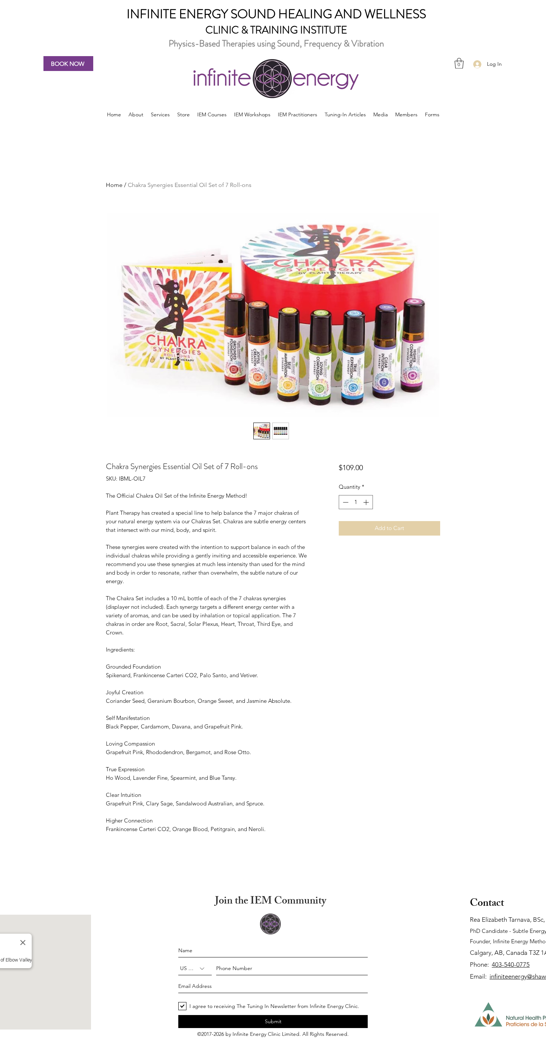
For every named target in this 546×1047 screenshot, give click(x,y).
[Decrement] (345, 502)
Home (114, 184)
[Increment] (367, 502)
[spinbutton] (356, 502)
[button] (459, 63)
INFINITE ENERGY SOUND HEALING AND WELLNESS (276, 14)
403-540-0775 (511, 964)
